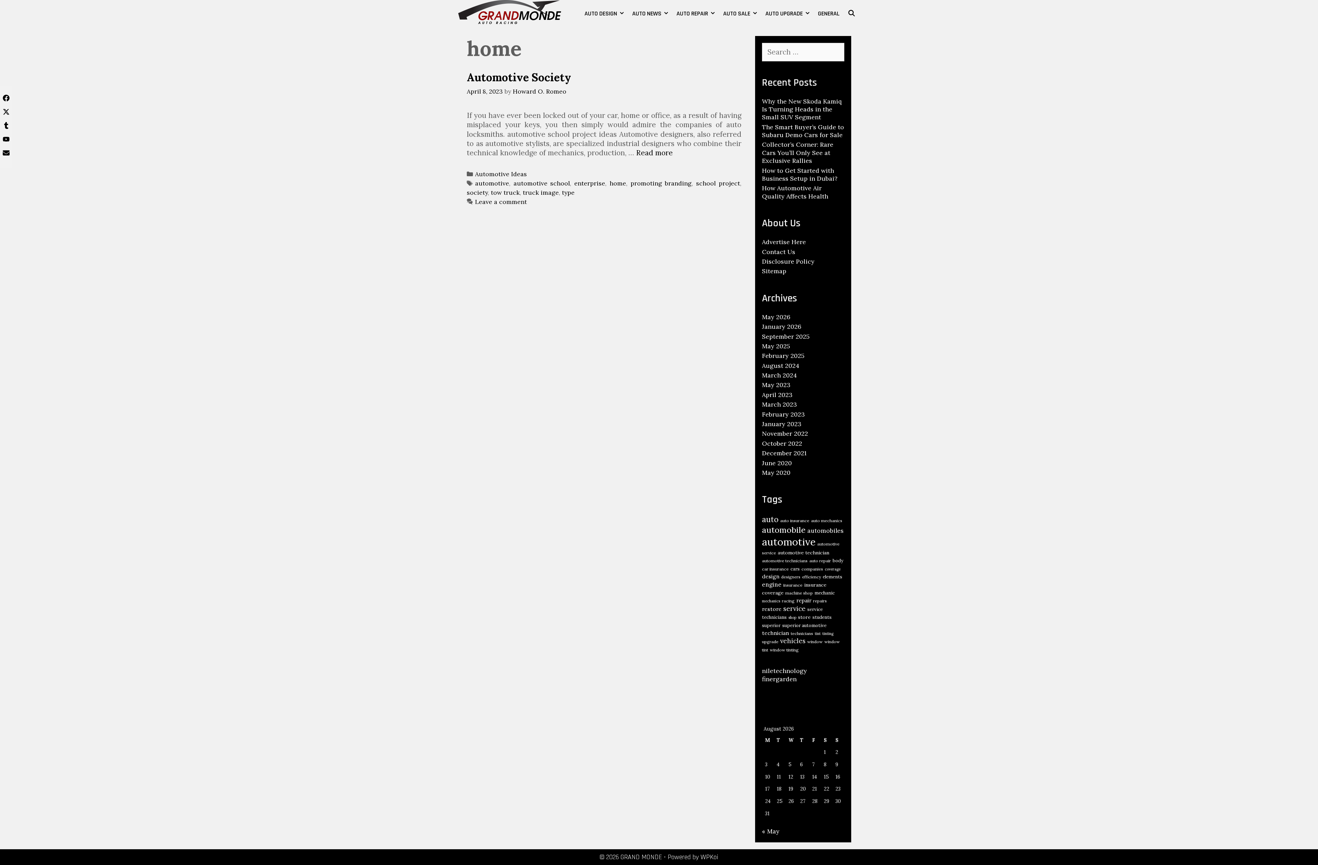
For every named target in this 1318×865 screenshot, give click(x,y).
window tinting (784, 649)
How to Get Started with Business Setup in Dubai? (799, 174)
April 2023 (777, 395)
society (477, 192)
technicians (802, 633)
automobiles (825, 530)
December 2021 (784, 453)
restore (772, 608)
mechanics (771, 601)
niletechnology (784, 671)
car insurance (775, 569)
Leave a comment (501, 202)
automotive (492, 183)
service (794, 608)
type (568, 192)
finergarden (779, 679)
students (822, 617)
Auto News (646, 13)
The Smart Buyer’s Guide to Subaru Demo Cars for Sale (803, 131)
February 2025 (783, 356)
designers (790, 576)
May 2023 (776, 385)
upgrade (770, 641)
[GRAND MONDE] (509, 11)
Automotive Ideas (501, 174)
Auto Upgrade (784, 13)
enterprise (589, 183)
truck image (541, 192)
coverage (833, 569)
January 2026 (781, 327)
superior (771, 625)
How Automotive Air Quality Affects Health (795, 192)
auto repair (820, 560)
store (804, 617)
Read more (654, 152)
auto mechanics (826, 520)
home (618, 183)
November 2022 (785, 433)
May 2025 (776, 346)
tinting (827, 633)
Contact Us (778, 252)
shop (792, 617)
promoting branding (661, 183)
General (829, 13)
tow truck (505, 192)
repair (803, 600)
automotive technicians (785, 560)
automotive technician (803, 553)
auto (770, 519)
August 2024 (780, 366)
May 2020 (776, 473)
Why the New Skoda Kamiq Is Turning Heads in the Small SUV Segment (802, 109)
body (838, 561)
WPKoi (709, 857)
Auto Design (601, 13)
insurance (792, 585)
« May (770, 831)
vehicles (793, 641)
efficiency (811, 576)
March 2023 (779, 404)
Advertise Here (784, 242)
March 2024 (779, 375)
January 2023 (781, 424)
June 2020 (777, 463)
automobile (784, 530)
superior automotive (804, 625)
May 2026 (776, 317)
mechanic (824, 593)
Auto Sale (736, 13)
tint (818, 633)
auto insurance (794, 520)
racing (788, 600)
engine (772, 584)
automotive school (541, 183)
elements (832, 577)
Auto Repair (692, 13)
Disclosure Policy (788, 261)
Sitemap (774, 271)
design (770, 576)
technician (775, 632)
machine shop (799, 593)
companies (812, 569)
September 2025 (786, 336)
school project (718, 183)
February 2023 (783, 414)
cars (795, 569)
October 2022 (782, 443)
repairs (820, 600)
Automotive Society (519, 77)
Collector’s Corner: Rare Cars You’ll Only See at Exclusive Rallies (797, 153)
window (815, 641)
